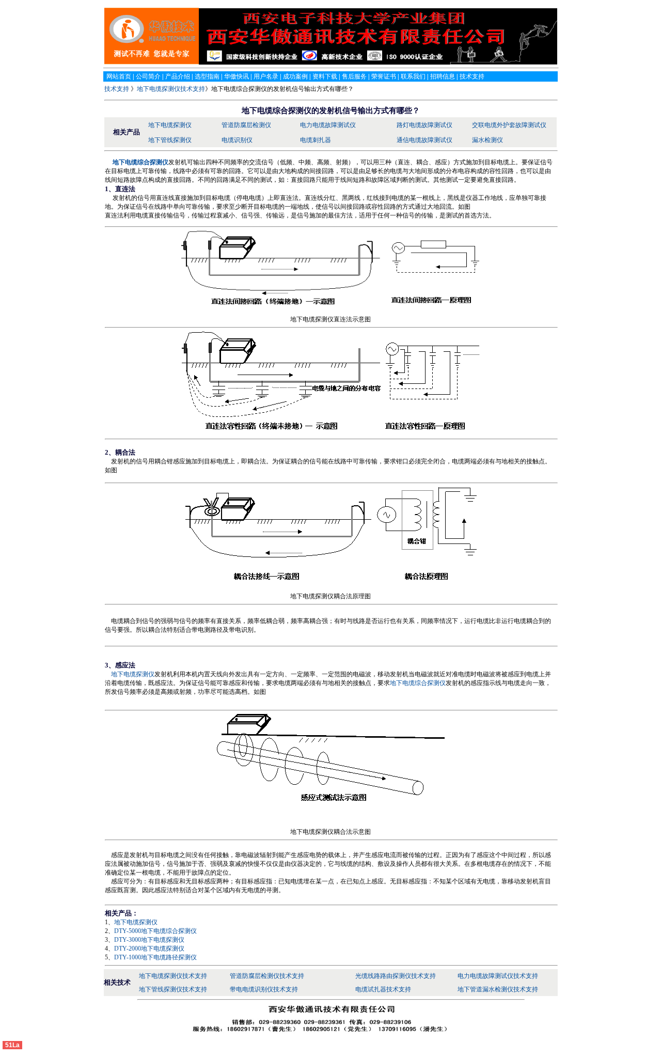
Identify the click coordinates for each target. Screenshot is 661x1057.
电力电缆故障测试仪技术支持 (498, 976)
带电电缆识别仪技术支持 (264, 989)
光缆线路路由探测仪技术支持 (395, 976)
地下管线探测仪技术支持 (173, 989)
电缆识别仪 (237, 140)
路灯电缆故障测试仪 (424, 125)
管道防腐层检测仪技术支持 (267, 976)
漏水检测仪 (487, 140)
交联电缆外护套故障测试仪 (509, 125)
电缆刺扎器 (315, 140)
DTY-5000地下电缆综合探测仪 (155, 931)
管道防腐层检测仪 (246, 125)
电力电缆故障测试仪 (328, 125)
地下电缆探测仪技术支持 (171, 88)
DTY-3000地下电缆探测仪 (149, 939)
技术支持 (117, 88)
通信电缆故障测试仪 (424, 140)
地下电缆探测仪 (170, 125)
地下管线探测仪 (170, 140)
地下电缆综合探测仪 (418, 683)
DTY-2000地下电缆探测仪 (149, 948)
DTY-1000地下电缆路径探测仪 (155, 957)
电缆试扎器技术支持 (383, 989)
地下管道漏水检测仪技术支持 (498, 989)
